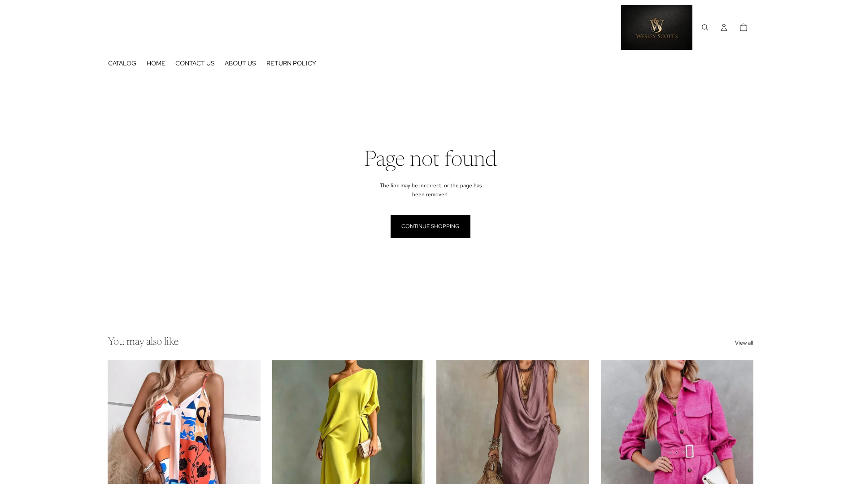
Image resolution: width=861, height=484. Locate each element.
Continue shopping (430, 226)
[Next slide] (247, 456)
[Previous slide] (121, 456)
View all (744, 342)
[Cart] (743, 27)
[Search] (705, 27)
